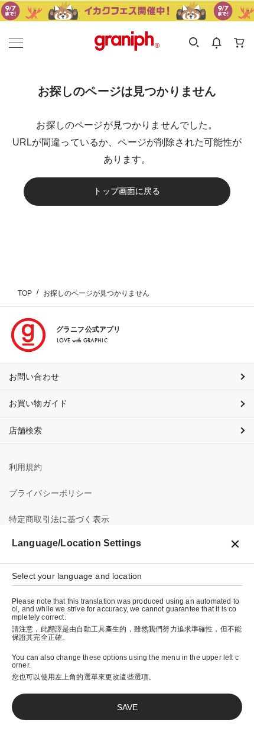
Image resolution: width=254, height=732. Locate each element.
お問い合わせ (34, 376)
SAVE (127, 707)
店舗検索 (26, 430)
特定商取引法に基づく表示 (59, 519)
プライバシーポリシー (51, 493)
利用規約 (26, 467)
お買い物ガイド (38, 403)
